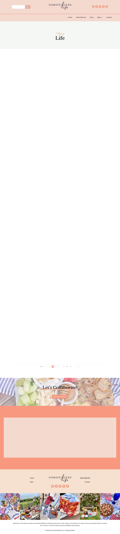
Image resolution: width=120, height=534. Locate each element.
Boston (61, 349)
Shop (91, 17)
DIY (62, 143)
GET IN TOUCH (60, 397)
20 (67, 366)
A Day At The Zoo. (60, 346)
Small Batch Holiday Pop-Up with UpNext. (60, 192)
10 (63, 366)
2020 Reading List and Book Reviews (60, 294)
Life (64, 92)
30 (70, 366)
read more (60, 98)
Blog (99, 17)
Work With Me (81, 17)
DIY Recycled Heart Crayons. (60, 140)
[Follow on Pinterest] (100, 6)
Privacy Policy (71, 530)
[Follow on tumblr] (103, 6)
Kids (65, 143)
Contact (109, 17)
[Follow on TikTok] (106, 6)
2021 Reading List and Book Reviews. (60, 89)
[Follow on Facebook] (96, 6)
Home (70, 17)
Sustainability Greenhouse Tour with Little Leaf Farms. (60, 243)
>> (79, 366)
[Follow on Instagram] (93, 6)
